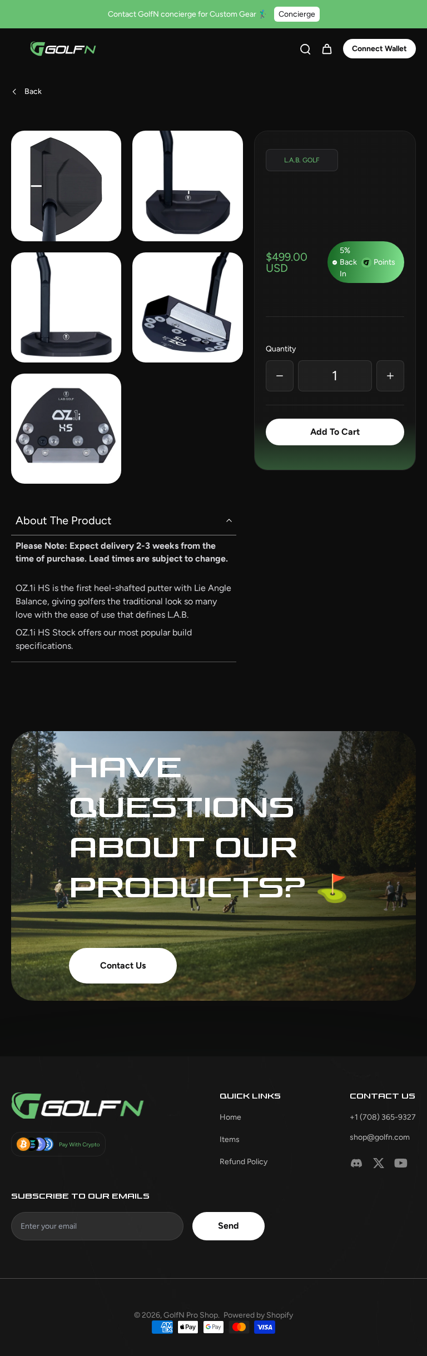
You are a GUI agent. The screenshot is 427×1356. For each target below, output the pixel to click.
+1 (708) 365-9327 (383, 1117)
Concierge (297, 14)
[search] (305, 48)
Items (230, 1139)
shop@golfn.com (380, 1137)
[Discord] (356, 1163)
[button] (335, 432)
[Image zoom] (66, 186)
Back (33, 91)
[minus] (280, 375)
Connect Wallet (379, 48)
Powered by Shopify (258, 1315)
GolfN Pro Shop (190, 1315)
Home (230, 1117)
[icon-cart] (326, 48)
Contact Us (123, 965)
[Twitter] (378, 1163)
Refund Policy (243, 1161)
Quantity (281, 349)
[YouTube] (401, 1163)
